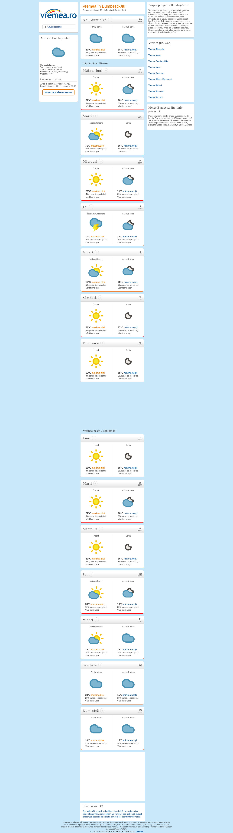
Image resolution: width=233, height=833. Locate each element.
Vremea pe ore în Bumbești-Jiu (58, 92)
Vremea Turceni (155, 97)
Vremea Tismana (156, 91)
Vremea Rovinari (155, 73)
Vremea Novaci (155, 67)
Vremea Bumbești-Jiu (158, 61)
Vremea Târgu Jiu (156, 49)
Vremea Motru (154, 55)
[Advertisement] (112, 405)
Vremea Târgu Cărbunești (160, 79)
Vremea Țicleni (155, 85)
